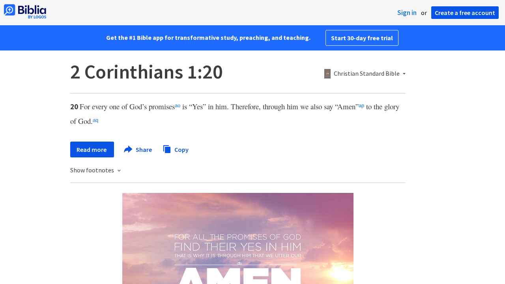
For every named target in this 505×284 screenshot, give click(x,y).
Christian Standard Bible (367, 73)
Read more (92, 149)
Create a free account (465, 13)
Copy (181, 149)
